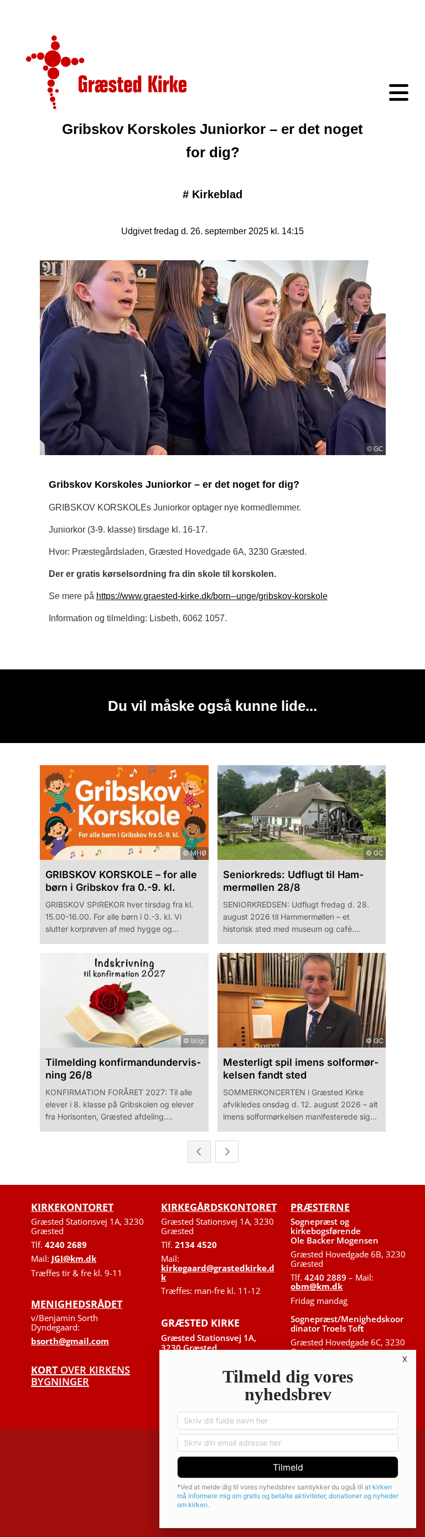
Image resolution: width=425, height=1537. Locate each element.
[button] (318, 92)
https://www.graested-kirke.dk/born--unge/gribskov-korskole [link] (212, 596)
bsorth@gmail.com (70, 1341)
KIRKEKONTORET (72, 1207)
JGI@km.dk (73, 1258)
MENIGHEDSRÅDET (76, 1304)
